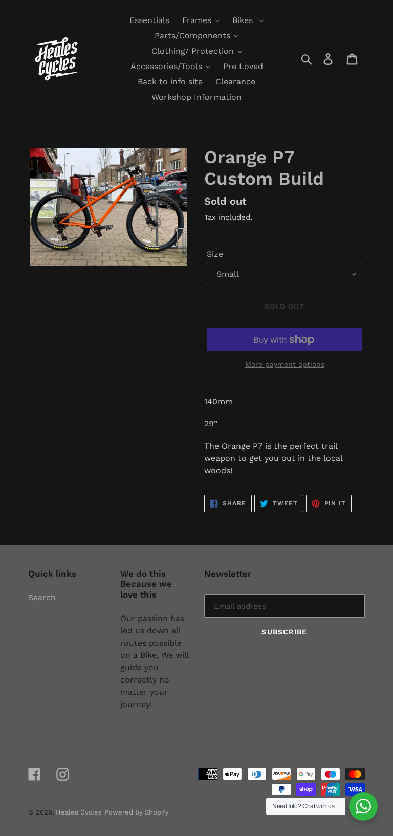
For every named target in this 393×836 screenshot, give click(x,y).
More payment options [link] (284, 364)
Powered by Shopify (136, 812)
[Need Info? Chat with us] (363, 806)
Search (42, 597)
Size (215, 254)
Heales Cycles (79, 812)
